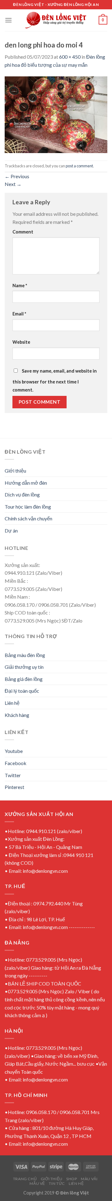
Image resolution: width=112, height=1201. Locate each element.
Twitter (13, 775)
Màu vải (89, 1178)
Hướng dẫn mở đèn (26, 483)
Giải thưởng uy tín (24, 667)
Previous (17, 176)
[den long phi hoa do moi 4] (56, 114)
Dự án (11, 530)
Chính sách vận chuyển (28, 518)
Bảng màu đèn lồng (25, 655)
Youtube (14, 751)
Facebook (15, 763)
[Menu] (8, 20)
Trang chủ (25, 1178)
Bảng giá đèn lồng (24, 679)
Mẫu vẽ (37, 1183)
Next (13, 184)
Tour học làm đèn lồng (28, 507)
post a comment (79, 165)
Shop (71, 1178)
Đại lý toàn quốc (22, 691)
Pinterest (14, 787)
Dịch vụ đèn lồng (22, 494)
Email (19, 313)
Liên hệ (12, 703)
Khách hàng (17, 715)
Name (19, 285)
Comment (22, 231)
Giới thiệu (15, 471)
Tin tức (57, 1183)
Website (21, 342)
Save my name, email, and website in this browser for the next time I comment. (54, 380)
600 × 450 (70, 57)
